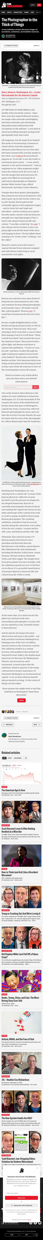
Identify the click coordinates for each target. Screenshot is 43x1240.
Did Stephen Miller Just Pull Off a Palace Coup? (20, 955)
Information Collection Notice (25, 1212)
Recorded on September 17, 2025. (12, 1083)
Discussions (17, 758)
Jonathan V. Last (9, 795)
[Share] (36, 1234)
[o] (21, 811)
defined (19, 156)
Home (3, 12)
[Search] (26, 758)
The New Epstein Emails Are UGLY (17, 1118)
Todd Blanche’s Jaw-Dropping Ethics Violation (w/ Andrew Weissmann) (18, 1160)
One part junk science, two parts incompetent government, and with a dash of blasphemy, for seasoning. (21, 1043)
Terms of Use (31, 1210)
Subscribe (21, 1198)
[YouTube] (39, 1222)
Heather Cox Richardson (21, 1085)
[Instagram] (30, 1222)
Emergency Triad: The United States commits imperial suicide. (20, 793)
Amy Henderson (10, 35)
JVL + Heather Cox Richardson (15, 1079)
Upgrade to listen (11, 46)
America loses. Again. (8, 1004)
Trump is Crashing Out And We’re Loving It (21, 913)
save (31, 484)
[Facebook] (35, 1222)
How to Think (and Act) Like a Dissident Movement (20, 873)
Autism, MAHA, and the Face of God (18, 1039)
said (36, 224)
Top (4, 758)
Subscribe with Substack (23, 1205)
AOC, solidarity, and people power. (12, 878)
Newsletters (18, 12)
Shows (26, 12)
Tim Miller (7, 839)
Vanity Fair (35, 484)
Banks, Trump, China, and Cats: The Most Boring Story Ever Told (20, 999)
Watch (9, 12)
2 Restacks (25, 712)
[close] (37, 1168)
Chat (32, 12)
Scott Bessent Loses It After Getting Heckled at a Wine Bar (18, 830)
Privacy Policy (21, 1214)
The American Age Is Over (13, 790)
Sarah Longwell (9, 921)
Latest (10, 758)
